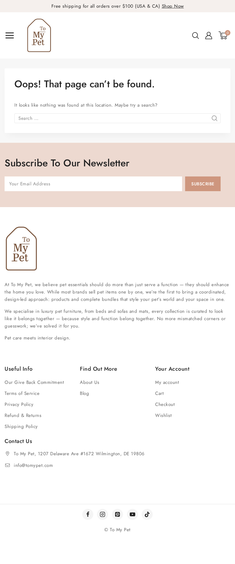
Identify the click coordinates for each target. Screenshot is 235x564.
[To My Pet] (39, 35)
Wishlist (163, 415)
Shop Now (173, 6)
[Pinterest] (117, 514)
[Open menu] (10, 35)
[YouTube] (132, 514)
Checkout (165, 404)
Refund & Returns (23, 415)
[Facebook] (87, 514)
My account (167, 382)
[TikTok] (147, 514)
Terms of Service (22, 393)
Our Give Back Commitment (34, 382)
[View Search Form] (195, 35)
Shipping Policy (21, 426)
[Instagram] (102, 514)
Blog (84, 393)
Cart (159, 393)
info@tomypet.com (33, 465)
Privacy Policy (19, 404)
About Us (89, 382)
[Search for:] (117, 118)
